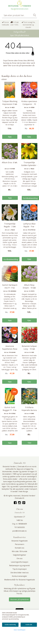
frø (32, 469)
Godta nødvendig (10, 624)
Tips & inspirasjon (19, 569)
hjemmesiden (26, 65)
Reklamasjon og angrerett (19, 565)
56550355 (21, 527)
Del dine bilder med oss (20, 572)
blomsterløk (7, 471)
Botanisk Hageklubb (20, 541)
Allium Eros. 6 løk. (10, 162)
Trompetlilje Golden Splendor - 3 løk (29, 165)
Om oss (19, 558)
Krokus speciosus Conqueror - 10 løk (29, 104)
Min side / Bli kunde (19, 551)
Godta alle (28, 624)
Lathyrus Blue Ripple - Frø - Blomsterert (29, 226)
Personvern (19, 544)
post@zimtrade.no (19, 531)
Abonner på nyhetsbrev (19, 599)
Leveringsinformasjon (19, 562)
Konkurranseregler (19, 576)
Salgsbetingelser (19, 555)
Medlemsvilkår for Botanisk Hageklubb (19, 580)
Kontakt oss (19, 548)
